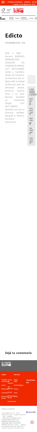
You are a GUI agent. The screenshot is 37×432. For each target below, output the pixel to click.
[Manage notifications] (32, 422)
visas (15, 393)
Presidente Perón (11, 397)
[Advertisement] (18, 175)
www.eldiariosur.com (8, 413)
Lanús (4, 385)
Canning (27, 2)
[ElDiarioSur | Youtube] (33, 368)
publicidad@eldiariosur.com (10, 419)
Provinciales (12, 401)
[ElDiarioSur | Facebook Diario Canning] (29, 364)
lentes (16, 389)
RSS (27, 383)
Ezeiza (17, 18)
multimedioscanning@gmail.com (11, 418)
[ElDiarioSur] (6, 365)
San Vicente (10, 387)
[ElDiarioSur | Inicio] (35, 375)
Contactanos (30, 380)
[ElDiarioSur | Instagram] (29, 368)
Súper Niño (16, 380)
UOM (15, 396)
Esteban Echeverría (24, 18)
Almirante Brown (5, 397)
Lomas (31, 18)
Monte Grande (11, 18)
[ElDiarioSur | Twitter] (33, 364)
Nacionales (5, 389)
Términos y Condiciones (8, 409)
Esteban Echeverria (15, 2)
